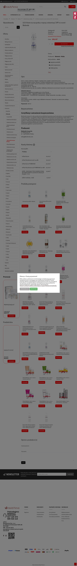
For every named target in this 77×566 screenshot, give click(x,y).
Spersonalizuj (25, 289)
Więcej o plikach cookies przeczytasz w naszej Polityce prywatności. (38, 286)
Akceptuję (34, 289)
